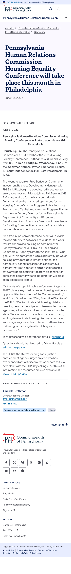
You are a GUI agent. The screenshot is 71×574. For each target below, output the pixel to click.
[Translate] (50, 8)
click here (58, 336)
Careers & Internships (14, 524)
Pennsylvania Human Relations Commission (30, 17)
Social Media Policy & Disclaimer (27, 553)
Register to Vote (11, 488)
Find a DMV (8, 493)
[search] (58, 9)
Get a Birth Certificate (14, 499)
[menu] (65, 9)
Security (6, 553)
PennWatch (9, 530)
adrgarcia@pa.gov (14, 347)
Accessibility (8, 550)
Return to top (57, 424)
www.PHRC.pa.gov (15, 374)
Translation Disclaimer (47, 550)
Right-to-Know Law (13, 536)
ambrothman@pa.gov (15, 398)
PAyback (7, 510)
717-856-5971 (10, 403)
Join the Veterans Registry (16, 504)
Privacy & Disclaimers (26, 550)
